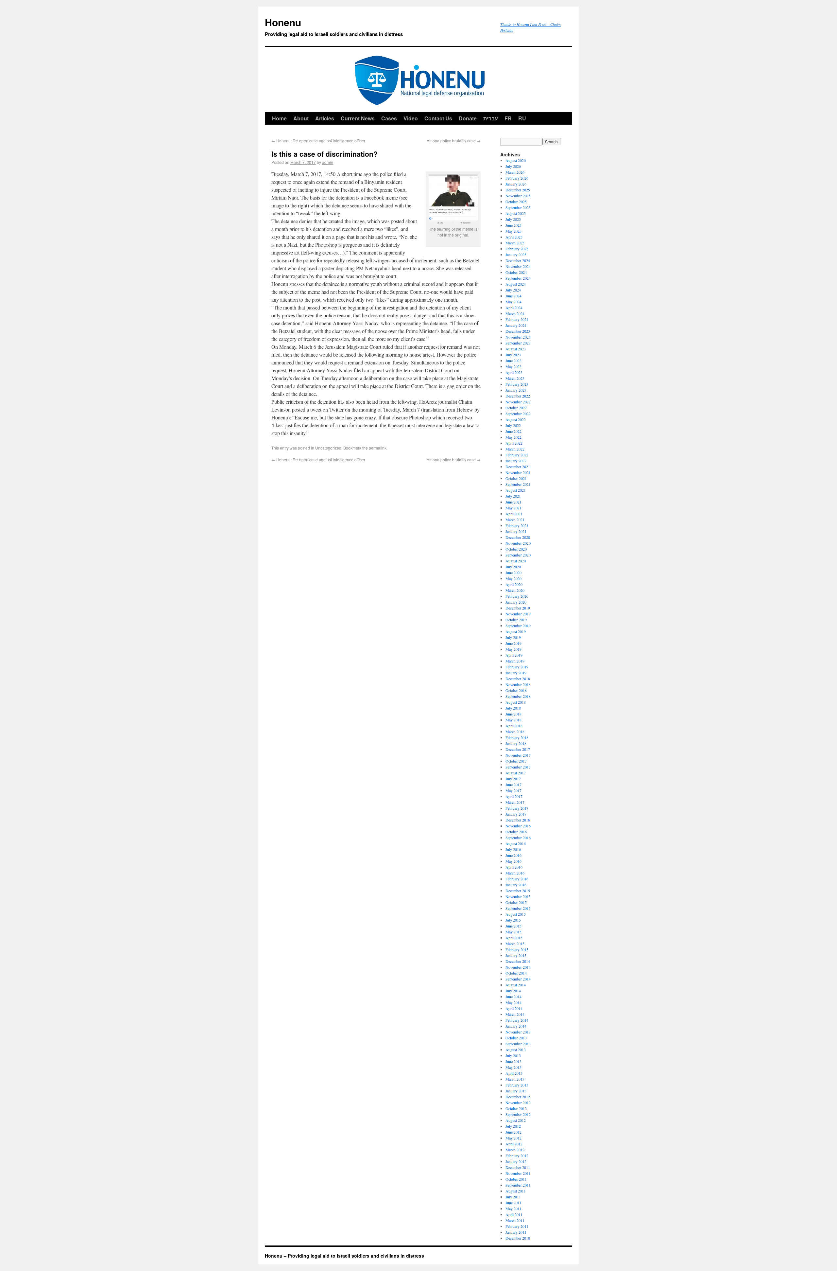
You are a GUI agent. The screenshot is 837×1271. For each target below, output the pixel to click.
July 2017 (513, 778)
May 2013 (513, 1067)
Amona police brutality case (454, 140)
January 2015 (515, 955)
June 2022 (513, 431)
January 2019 (515, 672)
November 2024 (518, 266)
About (301, 118)
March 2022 (514, 448)
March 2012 (514, 1149)
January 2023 (515, 390)
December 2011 (517, 1167)
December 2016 (517, 819)
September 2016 (518, 837)
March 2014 (514, 1014)
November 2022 (518, 401)
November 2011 (518, 1173)
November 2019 (518, 613)
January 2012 (515, 1161)
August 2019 (515, 631)
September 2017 (518, 766)
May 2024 (513, 301)
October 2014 (516, 973)
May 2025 (513, 231)
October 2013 (516, 1037)
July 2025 (513, 219)
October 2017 (516, 761)
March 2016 (514, 872)
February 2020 (516, 596)
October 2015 (516, 902)
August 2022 (515, 419)
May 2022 (513, 437)
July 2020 (513, 566)
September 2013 (518, 1043)
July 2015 (513, 920)
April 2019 (513, 655)
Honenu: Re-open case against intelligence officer (318, 140)
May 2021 (513, 507)
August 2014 (515, 984)
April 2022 (513, 443)
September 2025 (518, 207)
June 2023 (513, 360)
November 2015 (518, 896)
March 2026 (514, 172)
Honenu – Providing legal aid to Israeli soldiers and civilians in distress (344, 1255)
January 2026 (515, 183)
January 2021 (515, 531)
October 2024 (516, 272)
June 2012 (513, 1132)
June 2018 (513, 713)
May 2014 (513, 1002)
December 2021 (517, 466)
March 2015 (514, 943)
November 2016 (518, 825)
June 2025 (513, 225)
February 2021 (516, 525)
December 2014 (517, 961)
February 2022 (516, 454)
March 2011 (514, 1220)
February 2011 (516, 1226)
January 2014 (515, 1026)
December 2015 (517, 890)
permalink (377, 447)
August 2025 (515, 213)
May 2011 (513, 1208)
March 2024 (514, 313)
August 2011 (515, 1190)
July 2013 (513, 1055)
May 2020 (513, 578)
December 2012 (517, 1096)
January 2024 (515, 325)
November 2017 (518, 755)
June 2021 (513, 501)
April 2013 (513, 1073)
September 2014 (518, 978)
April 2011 (513, 1214)
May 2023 (513, 366)
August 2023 (515, 348)
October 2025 (516, 201)
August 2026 (515, 160)
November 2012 (518, 1102)
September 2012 (518, 1114)
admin (327, 162)
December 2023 (517, 331)
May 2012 (513, 1137)
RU (522, 118)
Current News (358, 118)
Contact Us (438, 118)
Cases (389, 118)
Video (410, 118)
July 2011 (513, 1196)
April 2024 (513, 307)
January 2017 (515, 814)
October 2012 (516, 1108)
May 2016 (513, 861)
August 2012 (515, 1120)
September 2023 (518, 342)
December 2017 (517, 749)
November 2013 (518, 1031)
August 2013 (515, 1049)
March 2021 (514, 519)
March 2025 (514, 242)
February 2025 (516, 248)
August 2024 (515, 284)
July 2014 (513, 990)
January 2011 (515, 1232)
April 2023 (513, 372)
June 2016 (513, 855)
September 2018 (518, 696)
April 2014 (513, 1008)
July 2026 (513, 166)
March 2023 (514, 378)
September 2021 (518, 484)
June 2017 (513, 784)
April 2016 (513, 867)
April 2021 (513, 513)
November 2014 (518, 967)
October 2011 (516, 1179)
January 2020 (515, 602)
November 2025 (518, 195)
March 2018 (514, 731)
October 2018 (516, 690)
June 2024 (513, 295)
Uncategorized (328, 447)
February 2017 (516, 808)
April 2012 (513, 1143)
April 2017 (513, 796)
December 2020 (517, 537)
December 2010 (517, 1238)
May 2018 (513, 719)
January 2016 (515, 884)
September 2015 (518, 908)
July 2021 (513, 496)
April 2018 (513, 725)
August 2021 (515, 490)
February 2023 (516, 384)
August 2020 (515, 560)
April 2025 (513, 236)
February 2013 (516, 1084)
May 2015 (513, 931)
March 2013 (514, 1079)
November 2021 (518, 472)
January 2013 (515, 1090)
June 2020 (513, 572)
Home (279, 118)
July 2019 (513, 637)
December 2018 (517, 678)
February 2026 (516, 178)
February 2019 (516, 666)
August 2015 (515, 914)
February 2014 (516, 1020)
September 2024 (518, 278)
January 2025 (515, 254)
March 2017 (514, 802)
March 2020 (514, 590)
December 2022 (517, 395)
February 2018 (516, 737)
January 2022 (515, 460)
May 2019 (513, 649)
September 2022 (518, 413)
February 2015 (516, 949)
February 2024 (516, 319)
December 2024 (517, 260)
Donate (468, 118)
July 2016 (513, 849)
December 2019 (517, 607)
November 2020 (518, 543)
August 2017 (515, 772)
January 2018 (515, 743)
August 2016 (515, 843)
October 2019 (516, 619)
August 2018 (515, 702)
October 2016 (516, 831)
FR (508, 118)
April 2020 (513, 584)
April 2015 (513, 937)
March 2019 (514, 660)
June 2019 (513, 643)
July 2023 (513, 354)
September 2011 (518, 1185)
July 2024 (513, 289)
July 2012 (513, 1126)
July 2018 (513, 708)
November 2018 (518, 684)
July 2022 (513, 425)
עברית (490, 118)
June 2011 (513, 1202)
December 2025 (517, 189)
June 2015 (513, 925)
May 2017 (513, 790)
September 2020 (518, 554)
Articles (324, 118)
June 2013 (513, 1061)
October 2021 (516, 478)
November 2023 (518, 337)
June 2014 (513, 996)
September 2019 (518, 625)
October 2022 (516, 407)
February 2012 (516, 1155)
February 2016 (516, 878)
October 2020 (516, 549)
